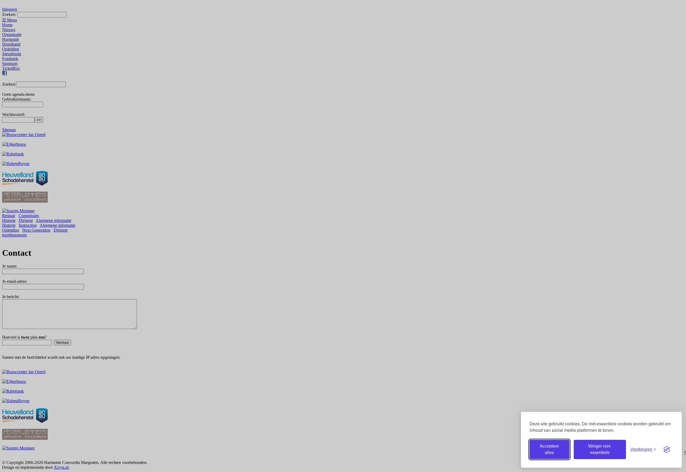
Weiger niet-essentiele (599, 449)
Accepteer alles (549, 449)
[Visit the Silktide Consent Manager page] (666, 449)
